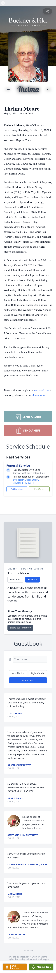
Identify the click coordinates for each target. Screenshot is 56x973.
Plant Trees (39, 489)
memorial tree (41, 390)
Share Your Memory (20, 627)
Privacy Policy (19, 959)
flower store (38, 395)
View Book (15, 579)
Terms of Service (36, 959)
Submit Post (28, 680)
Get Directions (17, 489)
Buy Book (32, 579)
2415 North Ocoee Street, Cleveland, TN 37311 (26, 481)
